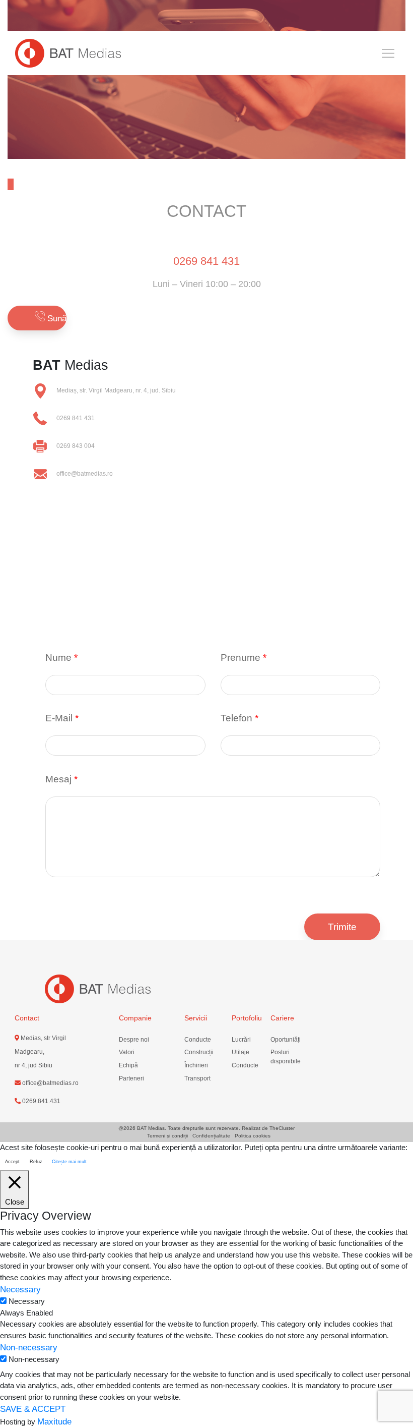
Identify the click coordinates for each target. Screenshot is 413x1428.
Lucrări (241, 1039)
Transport (197, 1078)
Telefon (239, 718)
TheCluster (282, 1128)
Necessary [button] (20, 1289)
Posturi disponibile (285, 1057)
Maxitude (54, 1421)
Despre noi (134, 1039)
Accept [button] (12, 1161)
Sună (55, 318)
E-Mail (62, 718)
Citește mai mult (69, 1161)
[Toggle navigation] (388, 53)
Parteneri (131, 1078)
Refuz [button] (36, 1161)
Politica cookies (252, 1135)
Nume (61, 657)
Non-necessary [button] (28, 1347)
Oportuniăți (285, 1039)
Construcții (199, 1052)
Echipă (128, 1065)
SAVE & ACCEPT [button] (32, 1408)
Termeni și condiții (167, 1135)
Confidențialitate (211, 1135)
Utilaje (240, 1052)
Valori (126, 1052)
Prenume (243, 657)
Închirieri (196, 1065)
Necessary (27, 1301)
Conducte (197, 1039)
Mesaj (61, 779)
